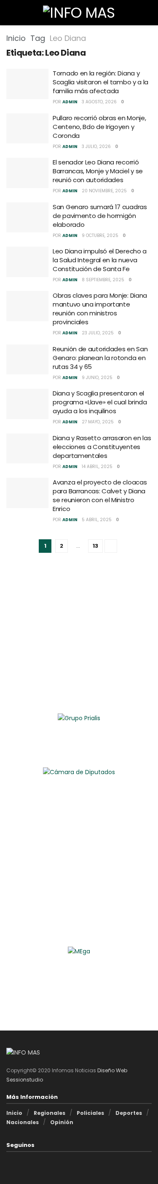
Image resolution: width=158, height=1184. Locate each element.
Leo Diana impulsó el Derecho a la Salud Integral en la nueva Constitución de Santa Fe (100, 260)
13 (95, 546)
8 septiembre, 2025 (103, 280)
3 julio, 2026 (96, 146)
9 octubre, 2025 (100, 235)
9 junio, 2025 (97, 377)
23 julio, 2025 (98, 333)
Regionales (49, 1113)
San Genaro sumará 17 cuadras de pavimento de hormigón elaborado (100, 215)
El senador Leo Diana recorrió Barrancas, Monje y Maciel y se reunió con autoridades (98, 171)
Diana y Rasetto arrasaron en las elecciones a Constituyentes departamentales (102, 446)
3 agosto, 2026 (99, 102)
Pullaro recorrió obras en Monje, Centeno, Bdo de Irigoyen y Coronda (99, 126)
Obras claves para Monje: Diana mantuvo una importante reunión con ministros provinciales (100, 308)
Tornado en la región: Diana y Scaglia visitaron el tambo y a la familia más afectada (100, 82)
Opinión (61, 1122)
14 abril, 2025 (97, 466)
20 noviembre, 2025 (104, 191)
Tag (37, 38)
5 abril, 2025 (97, 520)
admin (70, 102)
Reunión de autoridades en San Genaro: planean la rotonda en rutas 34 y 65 (100, 357)
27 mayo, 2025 (98, 422)
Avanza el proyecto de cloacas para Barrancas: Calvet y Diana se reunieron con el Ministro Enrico (100, 495)
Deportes (128, 1113)
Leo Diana (68, 38)
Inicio (16, 38)
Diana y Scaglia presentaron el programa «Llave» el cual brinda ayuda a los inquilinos (100, 402)
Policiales (90, 1113)
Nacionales (22, 1122)
